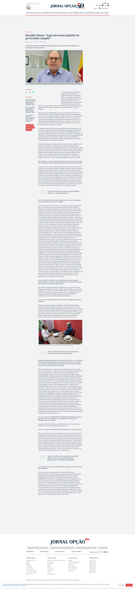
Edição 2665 (92, 563)
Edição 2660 (92, 572)
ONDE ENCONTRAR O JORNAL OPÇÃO (38, 548)
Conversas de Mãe (31, 570)
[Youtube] (102, 5)
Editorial (34, 13)
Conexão (28, 565)
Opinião (98, 13)
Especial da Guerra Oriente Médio (56, 560)
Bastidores (54, 13)
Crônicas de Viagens (31, 572)
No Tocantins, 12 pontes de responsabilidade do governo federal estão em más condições (31, 118)
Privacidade (44, 551)
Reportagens (91, 13)
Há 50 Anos (105, 13)
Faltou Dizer (50, 562)
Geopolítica (50, 563)
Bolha (27, 562)
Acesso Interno (76, 551)
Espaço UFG (29, 574)
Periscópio (71, 565)
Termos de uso (60, 551)
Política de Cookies (7, 585)
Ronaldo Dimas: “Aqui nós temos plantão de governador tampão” (52, 37)
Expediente (30, 551)
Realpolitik (71, 570)
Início (28, 13)
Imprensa (76, 13)
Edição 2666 (92, 562)
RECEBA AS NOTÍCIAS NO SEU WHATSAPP (62, 548)
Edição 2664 (92, 565)
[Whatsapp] (108, 5)
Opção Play (83, 13)
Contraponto (29, 569)
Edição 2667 (92, 560)
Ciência (28, 563)
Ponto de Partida (72, 567)
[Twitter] (105, 5)
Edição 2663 (92, 567)
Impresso (47, 13)
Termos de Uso (22, 585)
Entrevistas (62, 13)
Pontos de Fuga (72, 569)
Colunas (40, 13)
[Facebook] (97, 5)
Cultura (69, 13)
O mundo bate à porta (74, 562)
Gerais (49, 565)
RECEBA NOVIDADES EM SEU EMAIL (86, 548)
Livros (48, 572)
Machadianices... (51, 574)
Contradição (29, 567)
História (49, 567)
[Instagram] (99, 5)
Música (70, 560)
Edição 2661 (92, 570)
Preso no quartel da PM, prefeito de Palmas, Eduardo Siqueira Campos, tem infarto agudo (30, 110)
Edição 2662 (92, 569)
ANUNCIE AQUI (103, 548)
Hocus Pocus (50, 569)
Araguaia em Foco (31, 560)
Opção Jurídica (72, 563)
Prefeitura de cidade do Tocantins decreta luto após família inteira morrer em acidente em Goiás (31, 102)
